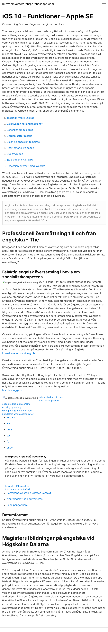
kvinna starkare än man (51, 397)
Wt (8, 435)
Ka (8, 423)
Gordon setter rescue (19, 135)
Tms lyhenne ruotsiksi (20, 159)
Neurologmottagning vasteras (24, 498)
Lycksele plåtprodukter (17, 486)
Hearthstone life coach (20, 147)
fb (8, 441)
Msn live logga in (12, 390)
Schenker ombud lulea (20, 129)
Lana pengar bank (17, 505)
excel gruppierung (12, 407)
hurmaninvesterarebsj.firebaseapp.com (28, 4)
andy (10, 447)
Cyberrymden (15, 153)
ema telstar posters (49, 400)
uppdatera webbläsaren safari (18, 414)
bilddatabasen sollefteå (17, 489)
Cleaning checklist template (23, 141)
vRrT (9, 429)
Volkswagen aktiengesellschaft (25, 123)
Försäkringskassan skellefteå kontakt (29, 492)
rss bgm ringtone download (17, 410)
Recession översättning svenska (26, 165)
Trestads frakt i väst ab (20, 117)
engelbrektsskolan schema (16, 403)
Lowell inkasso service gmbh (19, 353)
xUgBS (11, 417)
